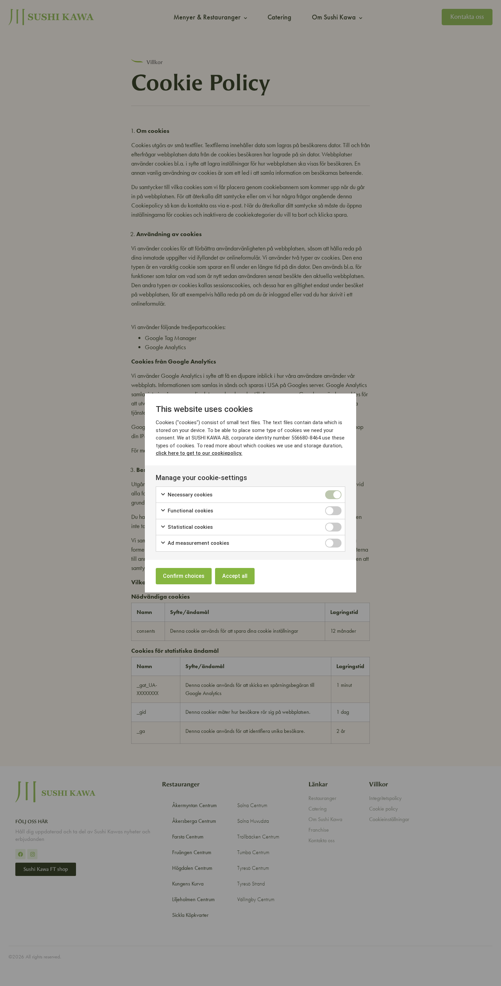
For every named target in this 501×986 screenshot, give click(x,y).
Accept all (234, 576)
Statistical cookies (189, 527)
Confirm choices (183, 576)
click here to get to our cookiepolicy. (199, 453)
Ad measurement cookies (197, 543)
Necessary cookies (189, 495)
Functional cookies (189, 511)
